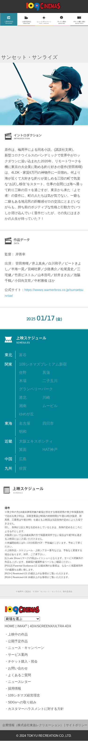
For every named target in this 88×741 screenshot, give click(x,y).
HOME (10, 626)
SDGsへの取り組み (22, 702)
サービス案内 (18, 654)
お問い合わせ (18, 668)
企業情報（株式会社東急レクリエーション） (32, 725)
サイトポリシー (76, 725)
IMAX (22, 626)
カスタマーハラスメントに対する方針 (36, 709)
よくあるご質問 (19, 675)
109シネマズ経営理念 (24, 695)
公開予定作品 (18, 641)
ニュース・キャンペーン (26, 648)
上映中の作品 (18, 634)
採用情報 (14, 688)
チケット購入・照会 (23, 661)
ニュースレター (19, 682)
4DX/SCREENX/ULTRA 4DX (50, 626)
